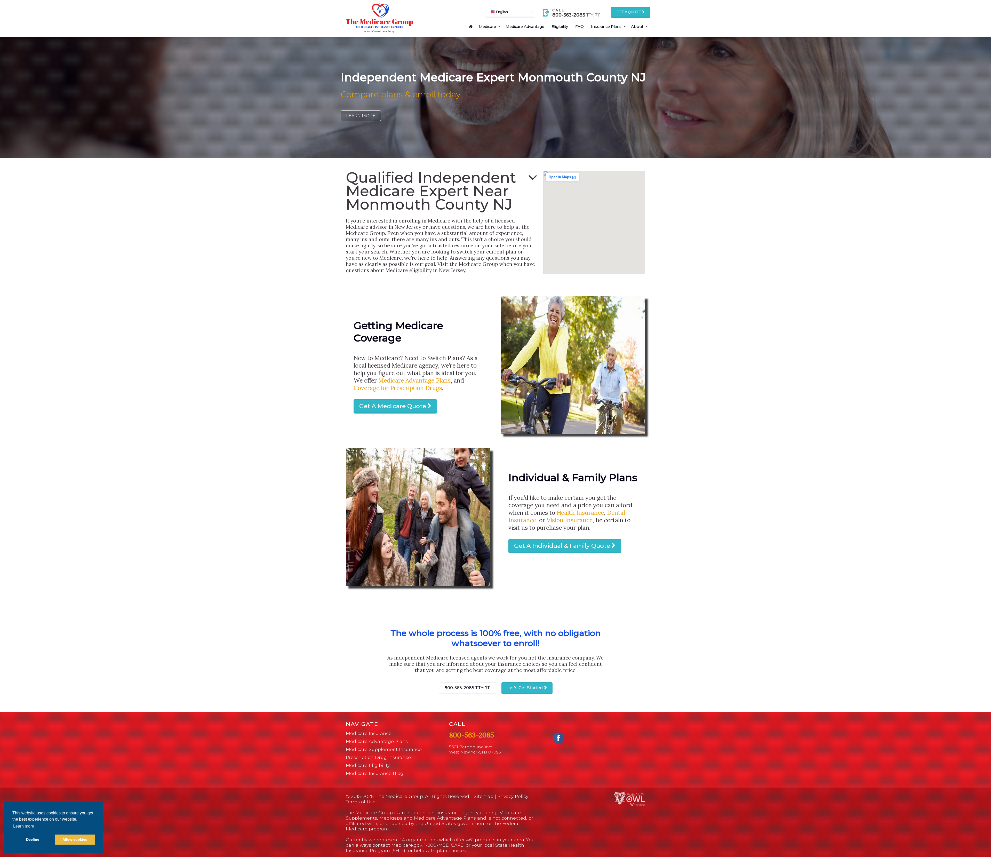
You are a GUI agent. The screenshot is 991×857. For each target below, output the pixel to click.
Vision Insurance (570, 520)
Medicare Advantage (525, 26)
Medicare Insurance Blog (374, 773)
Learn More (360, 115)
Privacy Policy (512, 796)
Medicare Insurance (368, 733)
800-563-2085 (467, 687)
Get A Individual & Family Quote (562, 545)
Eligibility (560, 26)
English (501, 12)
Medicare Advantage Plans (414, 380)
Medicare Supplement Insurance (384, 749)
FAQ (579, 26)
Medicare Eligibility (368, 765)
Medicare (487, 26)
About (637, 26)
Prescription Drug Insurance (378, 757)
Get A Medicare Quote (392, 406)
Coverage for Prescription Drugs (398, 388)
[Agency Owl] (629, 798)
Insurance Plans (606, 26)
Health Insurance (580, 512)
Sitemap (483, 796)
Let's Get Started (525, 687)
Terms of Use (360, 801)
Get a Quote (629, 12)
